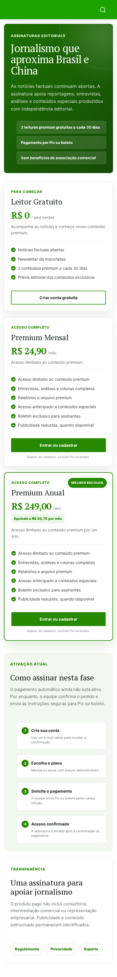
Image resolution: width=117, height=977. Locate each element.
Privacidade (61, 949)
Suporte (91, 949)
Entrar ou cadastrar (59, 445)
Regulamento (27, 949)
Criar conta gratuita (58, 297)
